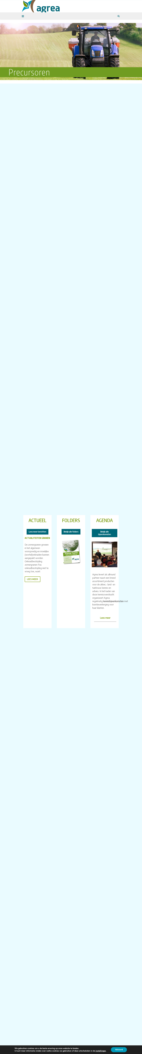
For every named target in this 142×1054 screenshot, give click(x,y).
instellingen (101, 1051)
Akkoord (119, 1049)
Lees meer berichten (37, 531)
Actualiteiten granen (37, 538)
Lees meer (105, 617)
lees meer (32, 579)
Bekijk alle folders (71, 531)
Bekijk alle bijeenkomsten (104, 532)
